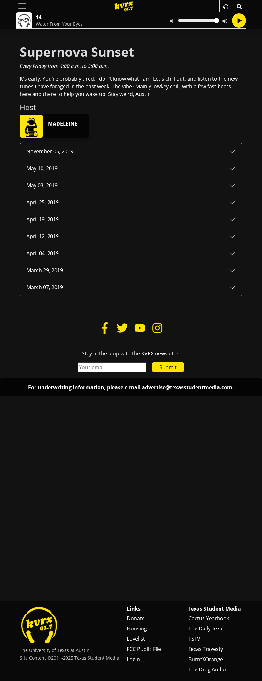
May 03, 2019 (42, 185)
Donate (136, 618)
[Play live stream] (239, 20)
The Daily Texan (207, 628)
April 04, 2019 (43, 253)
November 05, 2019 (50, 151)
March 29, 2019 (45, 270)
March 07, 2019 (45, 287)
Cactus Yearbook (209, 618)
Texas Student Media (215, 608)
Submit (168, 367)
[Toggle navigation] (22, 6)
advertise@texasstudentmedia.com (187, 387)
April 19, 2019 (43, 219)
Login (133, 659)
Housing (137, 628)
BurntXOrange (206, 659)
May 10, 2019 (42, 168)
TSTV (194, 638)
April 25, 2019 (43, 202)
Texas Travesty (206, 649)
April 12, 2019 (43, 236)
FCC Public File (144, 649)
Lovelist (136, 638)
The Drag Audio (207, 669)
